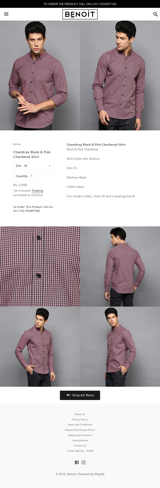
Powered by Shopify (91, 474)
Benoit (71, 474)
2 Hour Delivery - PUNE (80, 450)
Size (18, 166)
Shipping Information (80, 435)
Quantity (22, 176)
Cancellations (80, 440)
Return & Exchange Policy (80, 430)
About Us (80, 414)
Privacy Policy (80, 419)
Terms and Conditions (80, 424)
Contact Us (80, 445)
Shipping (37, 190)
